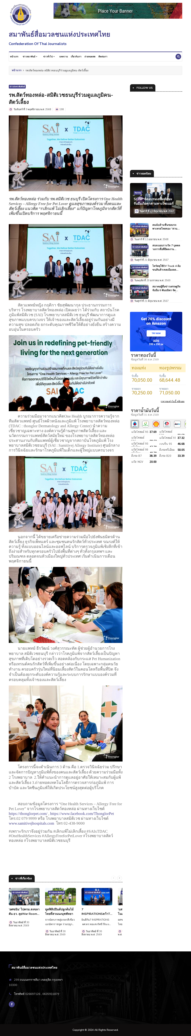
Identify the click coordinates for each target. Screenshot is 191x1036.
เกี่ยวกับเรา (76, 56)
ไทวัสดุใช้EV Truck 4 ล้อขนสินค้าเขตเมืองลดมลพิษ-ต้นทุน (166, 268)
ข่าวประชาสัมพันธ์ (17, 86)
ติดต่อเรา (102, 56)
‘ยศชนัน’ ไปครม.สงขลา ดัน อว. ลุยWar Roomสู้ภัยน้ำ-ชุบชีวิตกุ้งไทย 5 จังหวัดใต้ (24, 911)
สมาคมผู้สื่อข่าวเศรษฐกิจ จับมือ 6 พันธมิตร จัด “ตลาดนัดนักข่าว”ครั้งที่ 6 (166, 288)
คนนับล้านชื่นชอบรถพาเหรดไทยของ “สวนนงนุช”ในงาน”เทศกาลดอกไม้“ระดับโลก (165, 227)
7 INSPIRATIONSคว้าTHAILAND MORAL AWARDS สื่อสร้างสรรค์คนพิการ (97, 911)
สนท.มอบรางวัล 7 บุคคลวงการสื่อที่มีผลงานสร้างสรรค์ (166, 247)
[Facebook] (12, 1004)
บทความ (63, 56)
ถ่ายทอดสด (90, 56)
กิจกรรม (138, 193)
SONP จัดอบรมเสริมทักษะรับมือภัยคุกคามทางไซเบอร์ (154, 201)
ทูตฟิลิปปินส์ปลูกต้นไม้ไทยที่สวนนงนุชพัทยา (59, 911)
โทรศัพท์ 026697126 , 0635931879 (36, 994)
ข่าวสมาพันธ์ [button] (29, 56)
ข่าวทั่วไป (48, 56)
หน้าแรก (14, 56)
